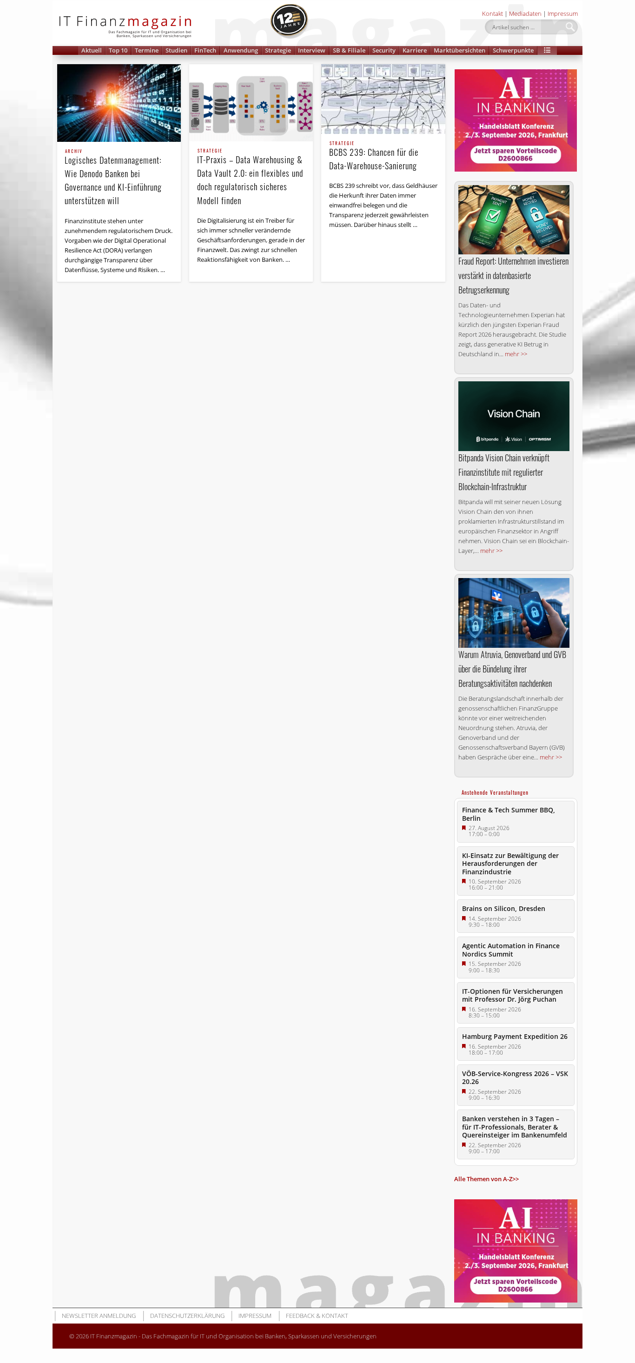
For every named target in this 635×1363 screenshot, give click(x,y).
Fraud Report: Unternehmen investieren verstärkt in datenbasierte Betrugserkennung (513, 275)
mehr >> (516, 354)
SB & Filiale (349, 50)
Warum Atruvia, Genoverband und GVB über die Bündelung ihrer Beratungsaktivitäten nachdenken (512, 668)
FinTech (205, 50)
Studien (176, 50)
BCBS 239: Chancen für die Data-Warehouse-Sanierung (373, 156)
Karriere (415, 50)
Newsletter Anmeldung (99, 1315)
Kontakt (492, 13)
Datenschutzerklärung (187, 1315)
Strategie (278, 50)
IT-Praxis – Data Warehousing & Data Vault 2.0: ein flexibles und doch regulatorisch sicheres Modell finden (250, 177)
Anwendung (241, 50)
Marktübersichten (459, 50)
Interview (311, 50)
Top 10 (118, 50)
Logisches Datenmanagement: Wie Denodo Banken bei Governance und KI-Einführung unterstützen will (113, 177)
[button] (547, 50)
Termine (147, 50)
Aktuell (91, 50)
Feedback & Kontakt (317, 1315)
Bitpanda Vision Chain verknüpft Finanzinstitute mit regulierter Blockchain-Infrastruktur (503, 472)
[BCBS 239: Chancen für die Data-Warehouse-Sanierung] (383, 99)
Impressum (563, 13)
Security (384, 50)
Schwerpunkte (513, 50)
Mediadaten (525, 13)
